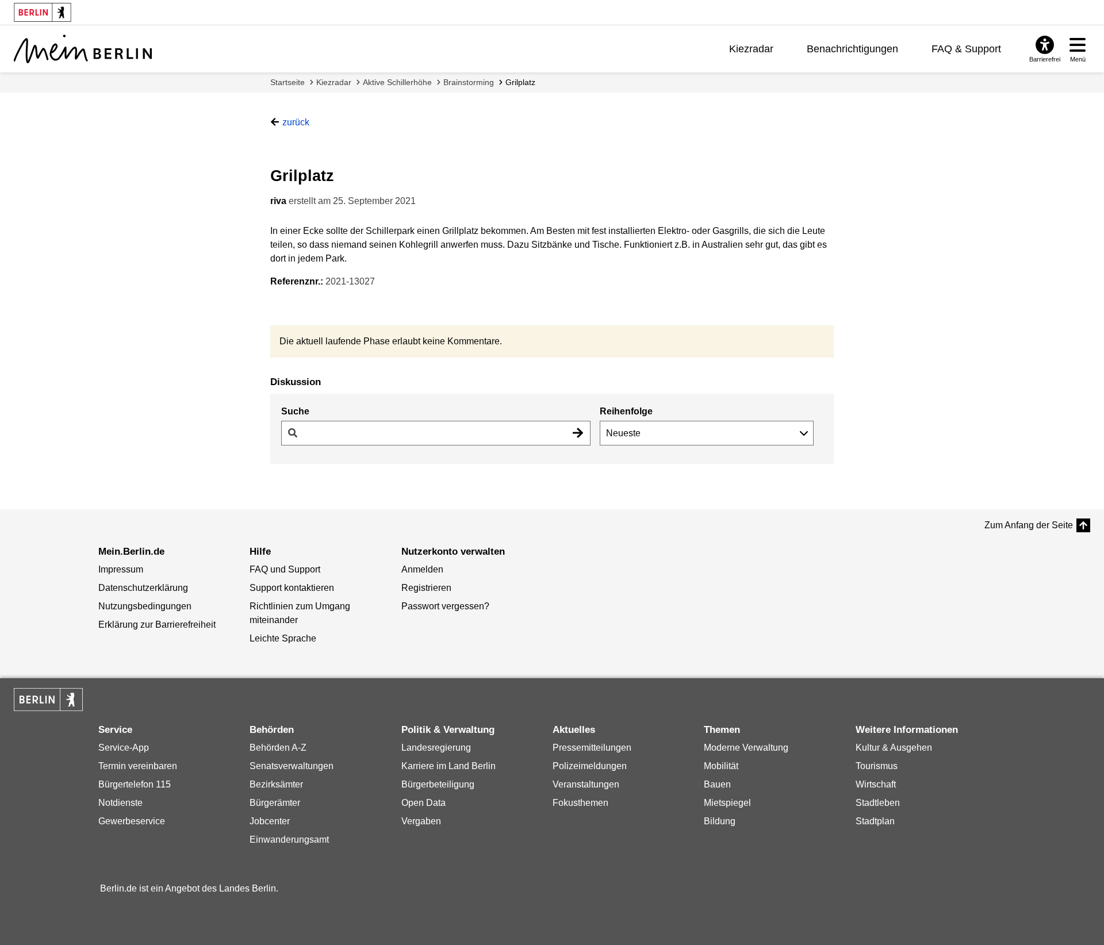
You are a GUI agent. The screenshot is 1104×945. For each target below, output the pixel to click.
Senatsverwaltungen (292, 766)
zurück (295, 122)
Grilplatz (520, 82)
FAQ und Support (285, 569)
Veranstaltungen (586, 784)
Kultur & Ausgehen (894, 747)
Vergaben (421, 821)
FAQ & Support (966, 49)
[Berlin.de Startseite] (48, 699)
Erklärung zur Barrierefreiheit (157, 624)
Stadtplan (875, 821)
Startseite (287, 82)
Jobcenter (270, 821)
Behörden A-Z (278, 747)
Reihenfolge (626, 411)
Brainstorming (468, 82)
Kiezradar (751, 49)
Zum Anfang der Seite (1028, 525)
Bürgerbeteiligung (437, 784)
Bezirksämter (276, 784)
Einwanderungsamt (289, 839)
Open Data (423, 803)
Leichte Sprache (283, 638)
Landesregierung (436, 747)
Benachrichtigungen (852, 49)
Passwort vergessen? (445, 606)
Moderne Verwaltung (746, 747)
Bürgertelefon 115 (134, 784)
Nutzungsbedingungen (144, 606)
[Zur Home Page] (83, 49)
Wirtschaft (876, 784)
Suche (295, 411)
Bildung (719, 821)
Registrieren (426, 588)
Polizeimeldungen (590, 766)
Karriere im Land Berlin (448, 766)
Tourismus (877, 766)
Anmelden (422, 569)
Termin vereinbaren (137, 766)
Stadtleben (878, 803)
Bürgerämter (275, 803)
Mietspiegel (727, 803)
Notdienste (120, 803)
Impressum (120, 569)
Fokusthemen (580, 803)
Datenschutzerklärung (143, 588)
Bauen (717, 784)
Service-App (123, 747)
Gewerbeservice (131, 821)
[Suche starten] (578, 433)
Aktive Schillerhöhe (397, 82)
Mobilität (721, 766)
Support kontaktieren (292, 588)
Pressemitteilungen (592, 747)
